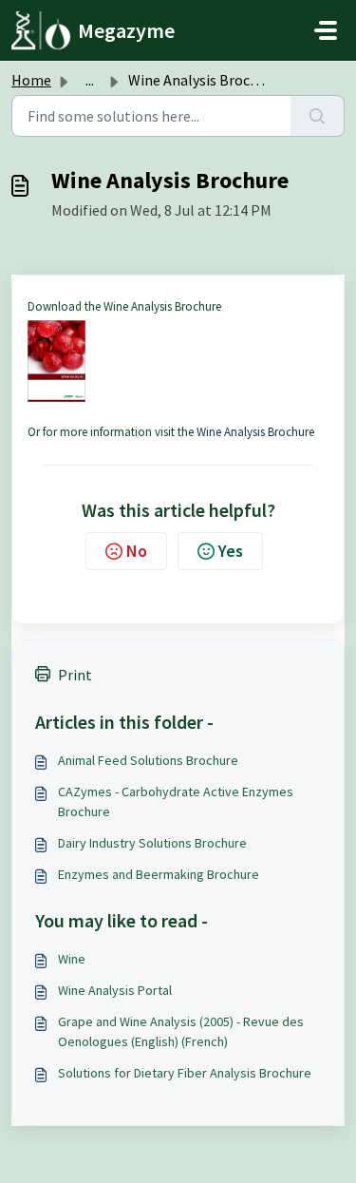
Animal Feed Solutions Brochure (148, 760)
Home (31, 79)
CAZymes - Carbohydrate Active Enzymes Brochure (175, 801)
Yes (230, 551)
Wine (71, 958)
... (89, 79)
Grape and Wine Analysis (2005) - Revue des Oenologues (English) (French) (181, 1031)
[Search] (317, 116)
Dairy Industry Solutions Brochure (152, 842)
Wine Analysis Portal (115, 990)
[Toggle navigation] (326, 30)
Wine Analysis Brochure (255, 432)
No (136, 551)
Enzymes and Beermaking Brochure (158, 874)
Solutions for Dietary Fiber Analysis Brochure (184, 1072)
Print (75, 674)
